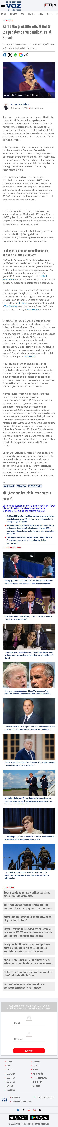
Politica (31, 14)
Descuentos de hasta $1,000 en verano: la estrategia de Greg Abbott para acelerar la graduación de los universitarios (29, 540)
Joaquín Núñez (20, 104)
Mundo (49, 14)
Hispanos (13, 14)
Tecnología (37, 1082)
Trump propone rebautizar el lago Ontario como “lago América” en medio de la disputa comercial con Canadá (27, 692)
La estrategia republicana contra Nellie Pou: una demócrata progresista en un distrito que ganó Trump (29, 838)
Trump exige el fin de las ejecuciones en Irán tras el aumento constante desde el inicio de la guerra (29, 763)
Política (9, 21)
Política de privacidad (45, 1098)
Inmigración (38, 1074)
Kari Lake (9, 486)
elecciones (35, 486)
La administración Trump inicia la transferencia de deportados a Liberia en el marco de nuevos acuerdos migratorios (27, 875)
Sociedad (11, 1078)
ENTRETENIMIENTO (40, 1078)
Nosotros (11, 1090)
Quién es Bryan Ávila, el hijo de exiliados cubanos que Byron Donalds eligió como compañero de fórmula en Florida (30, 728)
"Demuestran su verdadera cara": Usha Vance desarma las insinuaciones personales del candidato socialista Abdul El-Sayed (29, 655)
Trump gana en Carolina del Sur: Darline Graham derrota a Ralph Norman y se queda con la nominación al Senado (29, 582)
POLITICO (30, 356)
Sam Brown (32, 309)
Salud (40, 14)
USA (22, 14)
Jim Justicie (20, 302)
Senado (21, 486)
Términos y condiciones (22, 1102)
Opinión (10, 1086)
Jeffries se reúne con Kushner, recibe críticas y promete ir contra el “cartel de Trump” (29, 617)
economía (11, 1074)
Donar (3, 14)
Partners (36, 1086)
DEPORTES (11, 1082)
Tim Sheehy (10, 306)
